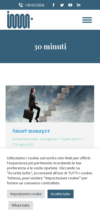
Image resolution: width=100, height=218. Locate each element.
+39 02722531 (34, 5)
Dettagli (57, 104)
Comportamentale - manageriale (34, 139)
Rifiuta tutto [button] (21, 205)
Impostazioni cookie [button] (25, 194)
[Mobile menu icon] (87, 20)
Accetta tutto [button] (60, 194)
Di (71, 139)
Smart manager (31, 130)
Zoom (42, 104)
